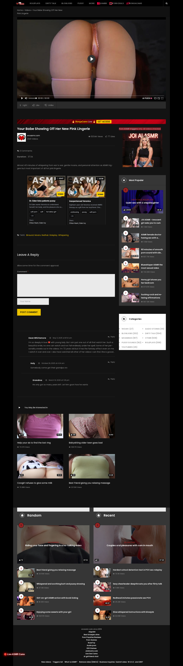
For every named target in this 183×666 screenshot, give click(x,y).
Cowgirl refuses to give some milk (34, 482)
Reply (113, 337)
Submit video (121, 662)
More (91, 3)
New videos (46, 662)
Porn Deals (118, 3)
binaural (30, 235)
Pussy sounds (129, 342)
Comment (22, 271)
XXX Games (91, 648)
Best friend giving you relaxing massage (89, 482)
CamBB (103, 3)
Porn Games (91, 640)
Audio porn (91, 645)
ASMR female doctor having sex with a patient (151, 237)
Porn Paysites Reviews (91, 637)
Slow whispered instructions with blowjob (133, 612)
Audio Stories (152, 329)
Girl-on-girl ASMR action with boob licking (57, 598)
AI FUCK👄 (147, 98)
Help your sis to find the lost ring (34, 442)
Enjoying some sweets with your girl (54, 612)
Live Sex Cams (91, 653)
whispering (63, 235)
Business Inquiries (107, 662)
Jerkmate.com (91, 651)
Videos (28, 10)
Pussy (81, 3)
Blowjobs (66, 3)
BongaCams (135, 3)
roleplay (53, 235)
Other (148, 338)
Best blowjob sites (91, 634)
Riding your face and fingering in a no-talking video (53, 545)
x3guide (92, 632)
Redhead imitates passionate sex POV (132, 598)
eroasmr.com (33, 135)
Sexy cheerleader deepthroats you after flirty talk (137, 583)
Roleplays (35, 3)
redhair (45, 235)
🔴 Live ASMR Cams (14, 654)
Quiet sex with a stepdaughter (142, 202)
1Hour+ (125, 329)
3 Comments (26, 150)
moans (38, 235)
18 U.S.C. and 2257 (135, 662)
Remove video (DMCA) (88, 662)
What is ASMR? (71, 662)
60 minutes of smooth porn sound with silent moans (152, 252)
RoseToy (91, 643)
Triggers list (58, 662)
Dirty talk (51, 3)
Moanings (127, 338)
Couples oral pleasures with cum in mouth (130, 545)
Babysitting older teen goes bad (85, 442)
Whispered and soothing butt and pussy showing (61, 583)
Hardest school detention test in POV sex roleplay (137, 570)
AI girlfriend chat (91, 656)
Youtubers (127, 347)
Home (20, 10)
